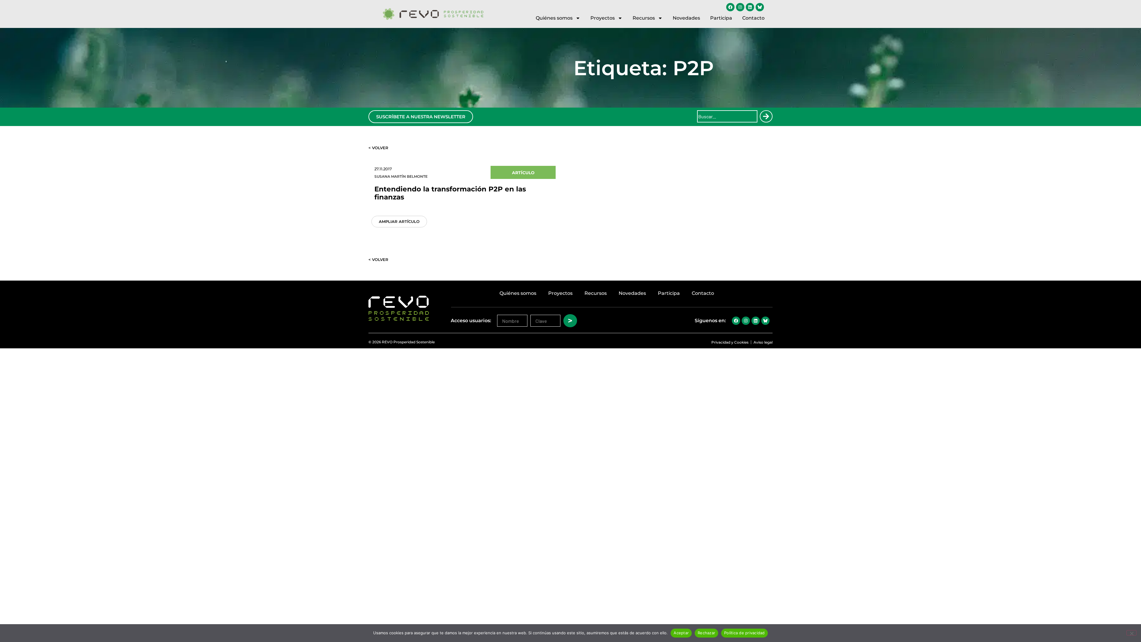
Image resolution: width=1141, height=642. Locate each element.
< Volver (378, 147)
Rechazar (706, 632)
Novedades (686, 18)
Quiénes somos (554, 18)
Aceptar (681, 632)
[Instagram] (740, 7)
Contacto (753, 18)
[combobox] (727, 116)
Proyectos (602, 18)
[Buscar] (766, 116)
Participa (721, 18)
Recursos (644, 18)
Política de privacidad (744, 632)
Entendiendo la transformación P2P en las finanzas (450, 193)
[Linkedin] (750, 7)
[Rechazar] (1131, 632)
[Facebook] (730, 7)
